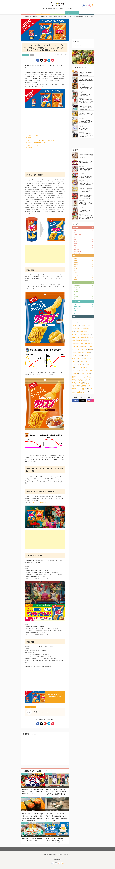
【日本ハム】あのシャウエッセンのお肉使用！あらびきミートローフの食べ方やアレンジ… (86, 87)
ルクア (85, 385)
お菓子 (88, 336)
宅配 (84, 377)
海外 (82, 333)
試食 (73, 339)
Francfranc (81, 359)
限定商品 (86, 355)
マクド (82, 351)
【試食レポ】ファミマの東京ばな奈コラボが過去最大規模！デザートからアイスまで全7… (86, 190)
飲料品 (75, 272)
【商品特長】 (30, 137)
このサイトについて (48, 854)
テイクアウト (77, 253)
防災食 (85, 382)
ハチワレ (84, 386)
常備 (81, 365)
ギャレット (74, 330)
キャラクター (83, 352)
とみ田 (82, 348)
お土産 (75, 279)
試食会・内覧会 (77, 306)
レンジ (78, 355)
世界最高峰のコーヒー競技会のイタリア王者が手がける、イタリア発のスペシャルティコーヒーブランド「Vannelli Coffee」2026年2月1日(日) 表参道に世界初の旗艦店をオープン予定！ (56, 816)
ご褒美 (73, 336)
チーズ (86, 343)
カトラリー (89, 358)
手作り (82, 361)
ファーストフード (78, 274)
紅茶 (85, 336)
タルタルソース (80, 364)
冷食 (76, 379)
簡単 (86, 339)
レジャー (87, 377)
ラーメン (87, 328)
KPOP (84, 367)
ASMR (78, 392)
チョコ (86, 370)
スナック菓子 (80, 383)
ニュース (58, 797)
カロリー (79, 380)
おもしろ (88, 364)
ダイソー (82, 342)
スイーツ (76, 247)
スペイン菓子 (85, 391)
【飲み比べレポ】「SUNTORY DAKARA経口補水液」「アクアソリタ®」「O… (86, 128)
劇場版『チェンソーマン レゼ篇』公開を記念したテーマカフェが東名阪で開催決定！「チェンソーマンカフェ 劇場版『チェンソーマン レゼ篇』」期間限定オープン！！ (56, 792)
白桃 (91, 356)
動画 (86, 367)
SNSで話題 (82, 392)
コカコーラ (74, 368)
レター (75, 310)
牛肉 (75, 331)
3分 (91, 364)
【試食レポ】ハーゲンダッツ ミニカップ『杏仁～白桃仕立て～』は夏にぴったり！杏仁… (86, 108)
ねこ (73, 345)
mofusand (80, 362)
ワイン (88, 359)
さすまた (79, 388)
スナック (76, 348)
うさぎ (88, 386)
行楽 (90, 377)
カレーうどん (81, 353)
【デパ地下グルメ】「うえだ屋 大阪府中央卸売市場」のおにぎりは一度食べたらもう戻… (86, 81)
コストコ (74, 328)
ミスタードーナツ (84, 334)
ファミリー (78, 352)
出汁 (81, 355)
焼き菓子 (82, 346)
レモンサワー (74, 383)
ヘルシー (77, 336)
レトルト (81, 343)
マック (79, 351)
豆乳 (77, 373)
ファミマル (80, 371)
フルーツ (85, 374)
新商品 (80, 339)
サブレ (83, 389)
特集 (74, 316)
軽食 (84, 356)
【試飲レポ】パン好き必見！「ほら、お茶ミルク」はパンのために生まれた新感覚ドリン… (86, 121)
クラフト (86, 361)
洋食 (75, 237)
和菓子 (73, 379)
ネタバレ (76, 386)
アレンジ (74, 373)
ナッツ (73, 370)
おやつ (88, 339)
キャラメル (74, 343)
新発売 (89, 365)
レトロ (85, 380)
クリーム (80, 327)
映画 (92, 351)
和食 (75, 230)
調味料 (75, 260)
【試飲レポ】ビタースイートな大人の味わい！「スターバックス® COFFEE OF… (85, 94)
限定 (75, 367)
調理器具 (76, 296)
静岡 (79, 348)
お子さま (74, 352)
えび (79, 361)
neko (87, 349)
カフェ (75, 241)
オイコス (83, 349)
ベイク (88, 368)
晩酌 (77, 359)
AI (81, 380)
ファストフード (77, 251)
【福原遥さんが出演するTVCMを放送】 (36, 142)
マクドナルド (74, 351)
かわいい (78, 346)
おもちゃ (86, 351)
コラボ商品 (79, 330)
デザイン (74, 337)
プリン (81, 374)
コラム (74, 282)
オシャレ (74, 340)
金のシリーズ (74, 334)
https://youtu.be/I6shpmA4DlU (40, 502)
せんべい (74, 361)
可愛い (84, 368)
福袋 (77, 385)
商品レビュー (76, 255)
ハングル (89, 367)
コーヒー (78, 342)
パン (75, 277)
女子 (85, 358)
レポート (76, 308)
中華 (75, 239)
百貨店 (89, 383)
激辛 (78, 331)
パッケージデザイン (76, 382)
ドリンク (82, 340)
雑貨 (83, 358)
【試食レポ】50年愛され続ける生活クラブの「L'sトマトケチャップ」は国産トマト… (86, 203)
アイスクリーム (75, 327)
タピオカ (89, 330)
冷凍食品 (76, 262)
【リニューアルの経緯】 (33, 135)
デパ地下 (85, 383)
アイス (90, 334)
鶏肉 (84, 327)
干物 (77, 361)
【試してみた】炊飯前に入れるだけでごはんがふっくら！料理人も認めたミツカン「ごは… (86, 101)
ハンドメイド (74, 362)
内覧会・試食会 (77, 234)
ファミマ (91, 337)
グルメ (32, 55)
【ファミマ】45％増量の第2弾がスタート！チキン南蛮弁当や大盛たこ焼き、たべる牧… (86, 217)
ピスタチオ (82, 370)
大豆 (89, 373)
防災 (88, 382)
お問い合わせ (57, 854)
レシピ (75, 298)
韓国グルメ (74, 392)
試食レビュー (88, 342)
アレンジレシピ (86, 371)
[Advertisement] (45, 121)
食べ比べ (76, 264)
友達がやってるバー (76, 376)
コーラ (78, 367)
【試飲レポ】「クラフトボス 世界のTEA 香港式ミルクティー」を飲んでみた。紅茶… (86, 74)
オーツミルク (81, 373)
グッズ (75, 268)
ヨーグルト (74, 356)
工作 (89, 361)
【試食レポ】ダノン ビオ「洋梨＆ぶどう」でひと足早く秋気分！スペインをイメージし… (85, 176)
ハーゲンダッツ (79, 328)
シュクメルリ (84, 388)
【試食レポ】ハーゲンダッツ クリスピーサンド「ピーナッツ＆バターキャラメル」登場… (86, 183)
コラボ (89, 362)
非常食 (82, 382)
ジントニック (88, 376)
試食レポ (90, 343)
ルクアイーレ (90, 385)
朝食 (82, 356)
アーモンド (78, 370)
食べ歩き (76, 291)
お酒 (75, 232)
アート (80, 389)
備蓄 (87, 365)
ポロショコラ (74, 388)
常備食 (84, 365)
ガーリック (90, 388)
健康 (88, 346)
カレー (75, 243)
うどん (85, 353)
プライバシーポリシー (66, 854)
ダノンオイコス (78, 349)
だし (83, 355)
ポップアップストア (78, 236)
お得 (79, 385)
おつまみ (74, 359)
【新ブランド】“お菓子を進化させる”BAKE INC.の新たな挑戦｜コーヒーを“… (86, 156)
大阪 (83, 345)
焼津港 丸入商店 (57, 859)
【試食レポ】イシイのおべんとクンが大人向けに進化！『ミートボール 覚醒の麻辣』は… (85, 197)
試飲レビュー (74, 377)
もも (75, 358)
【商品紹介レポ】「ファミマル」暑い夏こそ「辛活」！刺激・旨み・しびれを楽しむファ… (86, 169)
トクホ (89, 374)
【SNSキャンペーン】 (32, 145)
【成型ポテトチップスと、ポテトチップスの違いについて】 (41, 140)
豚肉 (73, 331)
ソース (85, 364)
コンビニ (78, 337)
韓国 (81, 367)
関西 (86, 345)
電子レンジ (74, 355)
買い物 (58, 822)
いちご (87, 356)
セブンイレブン (87, 325)
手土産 (81, 336)
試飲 (85, 340)
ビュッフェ (76, 249)
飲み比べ (76, 266)
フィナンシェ (74, 371)
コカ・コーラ (79, 368)
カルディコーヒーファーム (77, 391)
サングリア (83, 376)
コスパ (82, 385)
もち (78, 343)
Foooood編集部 (64, 54)
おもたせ (74, 385)
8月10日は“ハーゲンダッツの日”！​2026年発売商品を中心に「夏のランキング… (86, 163)
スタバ (87, 379)
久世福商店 (86, 337)
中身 (73, 386)
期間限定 (76, 339)
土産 (73, 367)
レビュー (78, 340)
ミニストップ (90, 348)
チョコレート (87, 327)
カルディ (82, 337)
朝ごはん (79, 356)
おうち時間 (74, 380)
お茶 (88, 352)
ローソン (81, 325)
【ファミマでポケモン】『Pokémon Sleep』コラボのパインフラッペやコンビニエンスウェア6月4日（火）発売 (56, 840)
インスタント (74, 365)
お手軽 (83, 339)
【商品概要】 (30, 147)
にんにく (74, 389)
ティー (73, 353)
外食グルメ (75, 227)
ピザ (73, 348)
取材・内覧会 (77, 285)
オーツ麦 (86, 373)
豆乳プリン (78, 374)
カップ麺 (76, 345)
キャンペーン (77, 287)
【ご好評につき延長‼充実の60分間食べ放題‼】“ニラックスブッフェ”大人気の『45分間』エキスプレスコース (32, 791)
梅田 (81, 345)
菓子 (79, 379)
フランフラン (78, 358)
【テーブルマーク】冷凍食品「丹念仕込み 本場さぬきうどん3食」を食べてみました (86, 115)
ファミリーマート (75, 325)
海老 (88, 333)
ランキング (91, 370)
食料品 (75, 258)
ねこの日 (90, 349)
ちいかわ (80, 386)
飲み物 (88, 340)
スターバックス (86, 331)
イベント (76, 289)
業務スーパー (84, 330)
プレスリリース (26, 55)
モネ (77, 389)
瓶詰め (85, 359)
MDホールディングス (76, 333)
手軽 (88, 353)
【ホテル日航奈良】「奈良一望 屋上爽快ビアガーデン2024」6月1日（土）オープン (33, 839)
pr (79, 345)
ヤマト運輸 (85, 362)
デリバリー (80, 377)
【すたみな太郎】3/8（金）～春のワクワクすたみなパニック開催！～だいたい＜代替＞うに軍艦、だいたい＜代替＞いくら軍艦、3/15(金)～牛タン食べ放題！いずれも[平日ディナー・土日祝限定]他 (32, 816)
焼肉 (75, 245)
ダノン (73, 349)
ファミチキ (74, 364)
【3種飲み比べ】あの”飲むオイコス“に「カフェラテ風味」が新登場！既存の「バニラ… (86, 135)
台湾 (88, 345)
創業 (89, 351)
